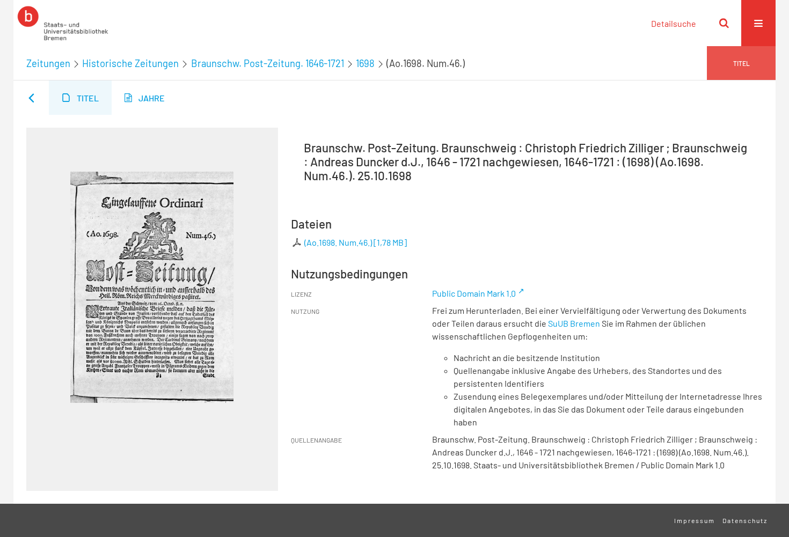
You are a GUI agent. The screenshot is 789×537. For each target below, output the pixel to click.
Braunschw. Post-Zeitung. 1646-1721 (267, 63)
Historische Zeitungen (130, 63)
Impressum (694, 520)
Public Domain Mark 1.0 (474, 293)
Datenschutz (745, 520)
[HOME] (63, 23)
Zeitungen (48, 63)
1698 (365, 63)
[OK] (724, 23)
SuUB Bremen (574, 323)
